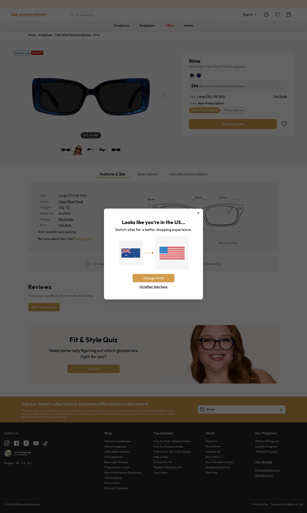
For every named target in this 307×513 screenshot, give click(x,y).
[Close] (198, 213)
